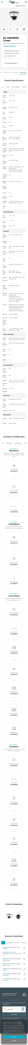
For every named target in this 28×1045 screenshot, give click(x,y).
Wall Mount (9, 443)
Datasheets (9, 942)
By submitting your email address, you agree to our (14, 1003)
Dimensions (15, 72)
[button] (25, 17)
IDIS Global (14, 2)
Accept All (14, 1037)
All (3, 87)
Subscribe (14, 1014)
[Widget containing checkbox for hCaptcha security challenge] (14, 1009)
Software (24, 942)
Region (26, 2)
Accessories (7, 72)
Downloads (23, 72)
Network (24, 87)
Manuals (17, 942)
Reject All (14, 1040)
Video (7, 87)
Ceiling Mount (18, 443)
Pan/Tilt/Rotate (16, 87)
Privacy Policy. (6, 1004)
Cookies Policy (6, 1033)
